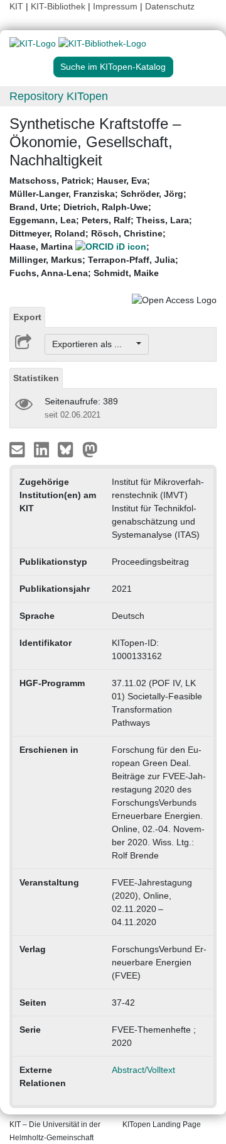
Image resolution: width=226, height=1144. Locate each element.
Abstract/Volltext (143, 1070)
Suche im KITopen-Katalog (113, 67)
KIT (16, 6)
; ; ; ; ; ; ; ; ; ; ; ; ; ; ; (100, 226)
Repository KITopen (58, 96)
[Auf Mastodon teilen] (90, 449)
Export (27, 317)
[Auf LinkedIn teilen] (43, 449)
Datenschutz (170, 6)
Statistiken (36, 378)
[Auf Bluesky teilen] (69, 449)
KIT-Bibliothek (59, 6)
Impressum (115, 6)
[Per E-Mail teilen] (18, 449)
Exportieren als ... (93, 344)
